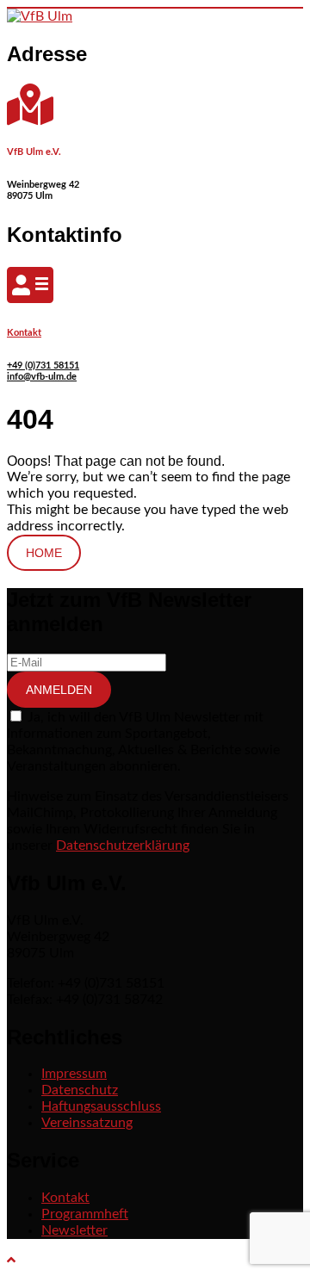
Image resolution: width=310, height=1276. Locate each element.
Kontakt (24, 333)
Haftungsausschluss (101, 1106)
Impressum (74, 1074)
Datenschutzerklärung (122, 845)
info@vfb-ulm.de (42, 376)
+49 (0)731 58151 (43, 365)
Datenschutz (79, 1090)
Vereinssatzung (87, 1123)
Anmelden (59, 690)
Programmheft (84, 1214)
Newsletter (74, 1230)
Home (44, 553)
